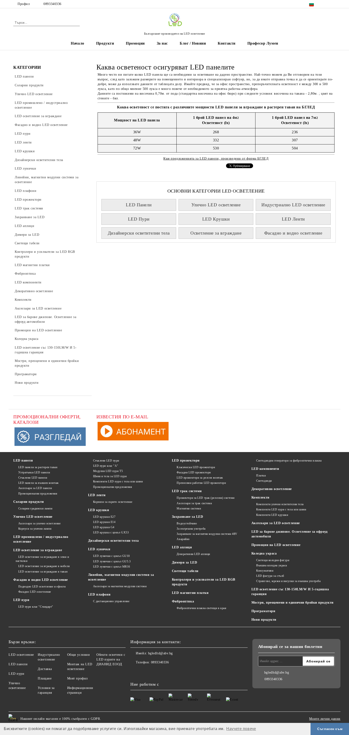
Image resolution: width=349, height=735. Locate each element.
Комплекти (260, 497)
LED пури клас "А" (105, 465)
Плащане (45, 678)
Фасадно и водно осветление (293, 233)
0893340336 (52, 4)
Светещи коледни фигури (272, 560)
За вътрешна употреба (191, 528)
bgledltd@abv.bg (160, 653)
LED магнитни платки (190, 593)
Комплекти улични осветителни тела (279, 504)
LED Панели (138, 204)
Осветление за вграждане (215, 233)
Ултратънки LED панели (34, 472)
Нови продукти (263, 619)
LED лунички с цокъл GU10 (111, 556)
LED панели (23, 460)
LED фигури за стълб (270, 576)
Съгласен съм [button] (329, 729)
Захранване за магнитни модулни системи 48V (207, 534)
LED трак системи (187, 491)
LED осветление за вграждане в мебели (44, 566)
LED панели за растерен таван (37, 467)
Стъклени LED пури (106, 460)
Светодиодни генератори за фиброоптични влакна (288, 460)
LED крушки (98, 510)
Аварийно (183, 539)
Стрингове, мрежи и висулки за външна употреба (288, 581)
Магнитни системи (189, 508)
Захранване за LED (187, 516)
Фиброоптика (183, 601)
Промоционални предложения (37, 493)
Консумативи (264, 570)
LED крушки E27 (104, 516)
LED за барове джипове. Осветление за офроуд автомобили (289, 534)
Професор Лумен (262, 43)
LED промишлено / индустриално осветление (40, 539)
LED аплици (182, 547)
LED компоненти (265, 469)
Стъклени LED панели (32, 477)
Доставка (45, 669)
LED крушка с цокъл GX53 (111, 532)
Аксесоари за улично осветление (39, 523)
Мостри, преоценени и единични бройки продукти (292, 602)
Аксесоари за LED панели (35, 488)
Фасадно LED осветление (34, 591)
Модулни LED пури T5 (108, 471)
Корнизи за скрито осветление (112, 502)
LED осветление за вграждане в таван (42, 571)
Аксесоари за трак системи (194, 503)
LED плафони (99, 594)
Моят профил (77, 678)
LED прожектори (186, 460)
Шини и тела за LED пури (110, 476)
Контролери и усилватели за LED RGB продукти (203, 582)
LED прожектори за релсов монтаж (200, 477)
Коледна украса (264, 553)
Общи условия (78, 654)
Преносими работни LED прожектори (201, 483)
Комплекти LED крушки (272, 515)
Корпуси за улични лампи (34, 528)
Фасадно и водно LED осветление (40, 580)
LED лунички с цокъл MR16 (111, 566)
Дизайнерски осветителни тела (139, 233)
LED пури (21, 600)
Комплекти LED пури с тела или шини (118, 481)
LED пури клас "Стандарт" (35, 606)
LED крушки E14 (104, 522)
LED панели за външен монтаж (38, 483)
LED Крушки (216, 219)
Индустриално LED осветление (293, 204)
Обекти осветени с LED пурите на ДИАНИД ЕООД (110, 659)
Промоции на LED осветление (276, 545)
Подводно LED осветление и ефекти (42, 586)
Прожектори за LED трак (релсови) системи (205, 497)
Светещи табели (185, 571)
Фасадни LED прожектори (194, 472)
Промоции (135, 43)
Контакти (226, 43)
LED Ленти (293, 219)
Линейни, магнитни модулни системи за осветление (121, 577)
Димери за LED (184, 562)
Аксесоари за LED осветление (275, 523)
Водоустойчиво (187, 523)
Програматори (263, 611)
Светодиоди (264, 480)
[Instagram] (333, 4)
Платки (261, 475)
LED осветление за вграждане (37, 550)
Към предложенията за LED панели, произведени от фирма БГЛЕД (216, 158)
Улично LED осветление (216, 204)
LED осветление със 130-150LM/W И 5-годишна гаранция (290, 591)
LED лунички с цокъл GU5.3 (112, 561)
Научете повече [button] (241, 729)
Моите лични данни (324, 719)
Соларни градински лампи (35, 508)
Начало (77, 43)
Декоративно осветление (271, 489)
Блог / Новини (193, 43)
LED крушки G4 (103, 527)
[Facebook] (326, 4)
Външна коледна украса (271, 565)
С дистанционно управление (111, 601)
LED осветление (21, 654)
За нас (162, 43)
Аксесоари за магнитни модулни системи (119, 586)
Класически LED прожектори (196, 467)
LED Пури (139, 219)
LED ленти (97, 495)
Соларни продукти (28, 502)
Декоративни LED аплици (193, 554)
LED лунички (99, 549)
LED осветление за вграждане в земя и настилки (42, 559)
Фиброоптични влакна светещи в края (201, 608)
